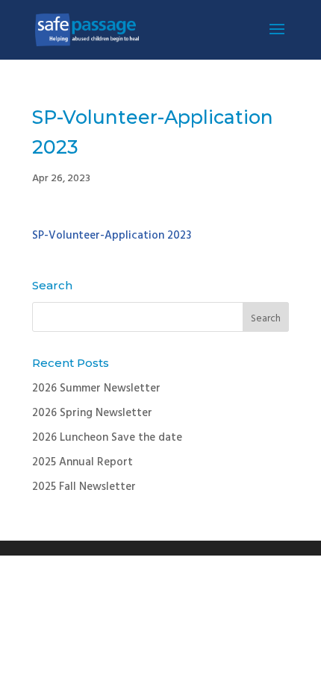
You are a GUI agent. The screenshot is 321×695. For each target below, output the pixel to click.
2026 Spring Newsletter (92, 413)
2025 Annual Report (82, 462)
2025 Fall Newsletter (84, 487)
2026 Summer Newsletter (96, 388)
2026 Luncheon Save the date (107, 438)
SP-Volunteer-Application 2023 (111, 236)
